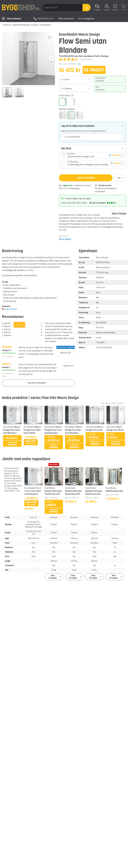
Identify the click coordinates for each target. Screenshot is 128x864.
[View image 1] (7, 92)
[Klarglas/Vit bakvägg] (79, 115)
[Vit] (71, 101)
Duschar (34, 25)
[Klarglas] (71, 115)
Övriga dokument (10, 309)
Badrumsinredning (21, 25)
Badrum (7, 25)
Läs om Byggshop (86, 18)
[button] (92, 155)
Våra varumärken (66, 18)
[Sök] (86, 7)
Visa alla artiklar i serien (111, 403)
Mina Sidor (107, 10)
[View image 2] (19, 92)
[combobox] (75, 79)
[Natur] (62, 101)
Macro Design (65, 239)
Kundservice (97, 10)
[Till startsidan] (21, 8)
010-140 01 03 (45, 18)
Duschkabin (45, 25)
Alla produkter (14, 18)
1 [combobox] (118, 178)
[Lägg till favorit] (50, 38)
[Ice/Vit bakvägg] (62, 115)
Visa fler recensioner (37, 383)
